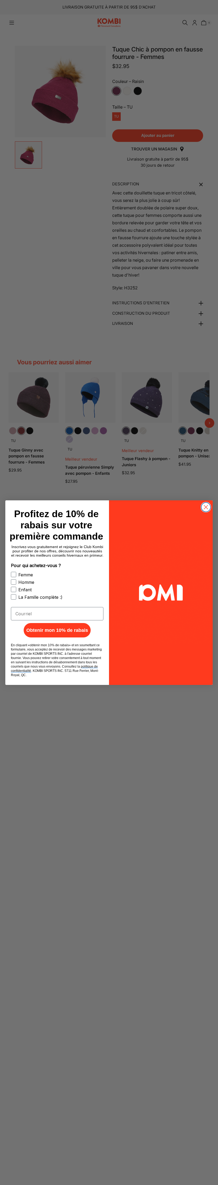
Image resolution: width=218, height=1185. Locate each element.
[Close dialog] (206, 507)
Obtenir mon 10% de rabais (57, 630)
